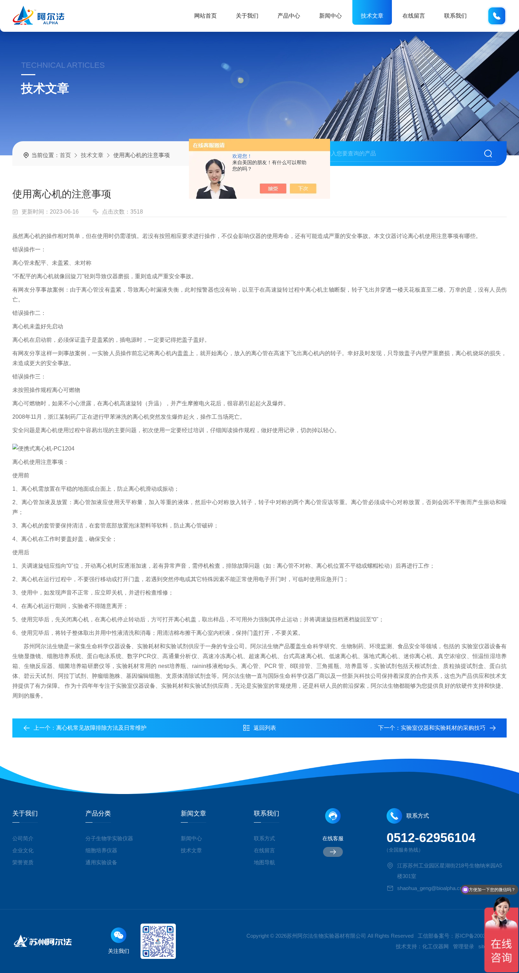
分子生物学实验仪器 (109, 838)
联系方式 (264, 838)
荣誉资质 (23, 862)
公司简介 (23, 838)
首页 (65, 155)
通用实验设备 (101, 862)
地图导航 (264, 862)
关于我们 (247, 16)
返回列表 (264, 728)
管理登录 (463, 946)
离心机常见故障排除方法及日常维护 (101, 728)
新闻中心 (330, 16)
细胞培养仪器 (101, 850)
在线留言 (413, 16)
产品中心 (289, 16)
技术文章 (372, 16)
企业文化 (23, 850)
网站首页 (205, 16)
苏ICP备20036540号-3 (481, 936)
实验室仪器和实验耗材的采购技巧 (443, 728)
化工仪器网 (435, 946)
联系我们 (455, 16)
